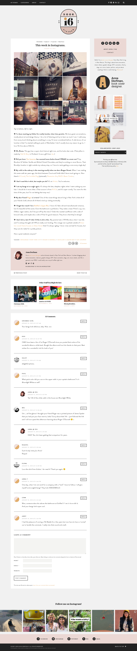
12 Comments (83, 243)
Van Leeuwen (31, 159)
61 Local (22, 176)
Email (16, 565)
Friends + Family (42, 42)
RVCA (54, 189)
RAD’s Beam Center (65, 176)
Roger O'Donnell (49, 240)
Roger (29, 197)
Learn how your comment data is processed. (44, 585)
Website (17, 571)
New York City (35, 240)
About (34, 2)
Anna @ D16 (33, 392)
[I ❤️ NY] (103, 621)
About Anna (108, 49)
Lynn (24, 498)
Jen (52, 154)
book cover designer (34, 255)
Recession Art (52, 176)
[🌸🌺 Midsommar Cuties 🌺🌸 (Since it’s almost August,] (57, 621)
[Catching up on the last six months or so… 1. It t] (126, 621)
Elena (24, 463)
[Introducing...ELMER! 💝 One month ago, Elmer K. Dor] (34, 621)
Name (16, 560)
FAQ (115, 49)
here (117, 166)
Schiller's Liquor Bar (66, 240)
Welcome (119, 70)
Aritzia (55, 181)
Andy (24, 516)
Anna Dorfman (31, 252)
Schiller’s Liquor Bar (41, 205)
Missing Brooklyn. (69, 304)
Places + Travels (57, 42)
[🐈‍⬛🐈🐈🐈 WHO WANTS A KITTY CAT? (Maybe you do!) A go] (80, 621)
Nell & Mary (24, 154)
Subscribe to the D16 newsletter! (39, 266)
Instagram (24, 240)
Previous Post (21, 273)
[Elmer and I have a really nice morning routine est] (11, 621)
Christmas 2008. (19, 304)
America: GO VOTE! (45, 301)
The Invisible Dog (32, 176)
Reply (84, 321)
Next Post (81, 273)
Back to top (120, 646)
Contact (42, 2)
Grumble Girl (28, 321)
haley (24, 358)
